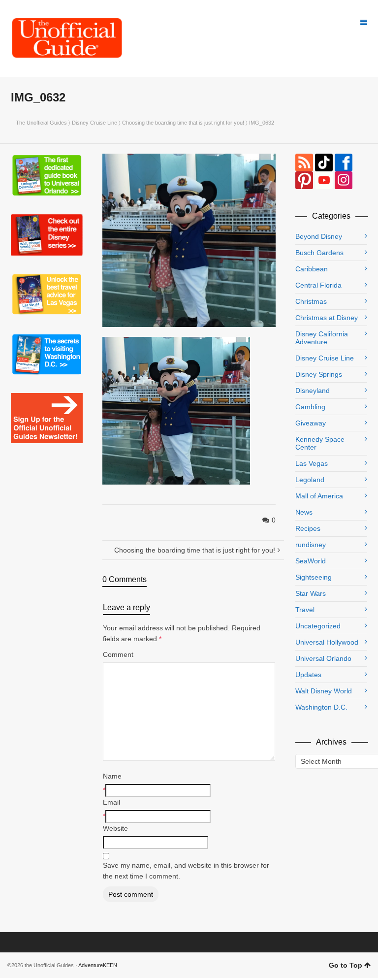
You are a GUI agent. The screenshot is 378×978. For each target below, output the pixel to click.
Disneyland (312, 390)
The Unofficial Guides (41, 123)
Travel (305, 610)
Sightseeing (313, 577)
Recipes (307, 528)
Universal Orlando (323, 658)
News (304, 512)
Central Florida (318, 285)
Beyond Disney (318, 236)
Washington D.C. (321, 707)
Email (111, 802)
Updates (308, 675)
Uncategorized (318, 626)
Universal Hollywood (326, 642)
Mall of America (319, 496)
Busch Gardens (319, 253)
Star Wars (310, 593)
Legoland (309, 480)
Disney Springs (318, 374)
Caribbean (311, 269)
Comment (118, 654)
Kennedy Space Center (320, 443)
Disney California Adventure (321, 338)
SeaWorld (310, 561)
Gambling (310, 407)
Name (112, 776)
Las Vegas (311, 463)
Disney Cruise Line (94, 123)
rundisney (310, 545)
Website (115, 828)
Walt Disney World (323, 691)
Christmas (311, 301)
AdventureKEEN (97, 965)
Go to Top (345, 965)
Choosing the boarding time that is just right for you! (183, 123)
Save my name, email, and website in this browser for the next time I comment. (186, 870)
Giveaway (310, 423)
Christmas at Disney (326, 318)
